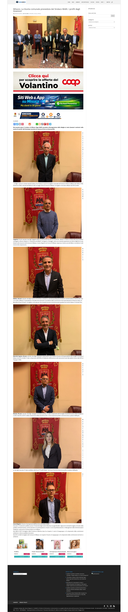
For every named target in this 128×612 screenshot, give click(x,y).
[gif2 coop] (48, 90)
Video (73, 2)
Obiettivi (108, 2)
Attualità (31, 13)
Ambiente (78, 2)
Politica (97, 2)
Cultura (92, 2)
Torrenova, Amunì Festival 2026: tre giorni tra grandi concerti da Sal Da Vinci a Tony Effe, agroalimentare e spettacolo (76, 594)
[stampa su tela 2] (48, 557)
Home (69, 2)
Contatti (15, 602)
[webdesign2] (48, 110)
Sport (102, 2)
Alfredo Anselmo (18, 13)
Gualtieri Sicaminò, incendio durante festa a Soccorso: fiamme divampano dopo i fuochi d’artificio (76, 589)
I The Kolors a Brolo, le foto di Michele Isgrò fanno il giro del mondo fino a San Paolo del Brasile (76, 579)
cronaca (35, 13)
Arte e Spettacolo (85, 2)
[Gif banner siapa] (37, 118)
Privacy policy (23, 602)
